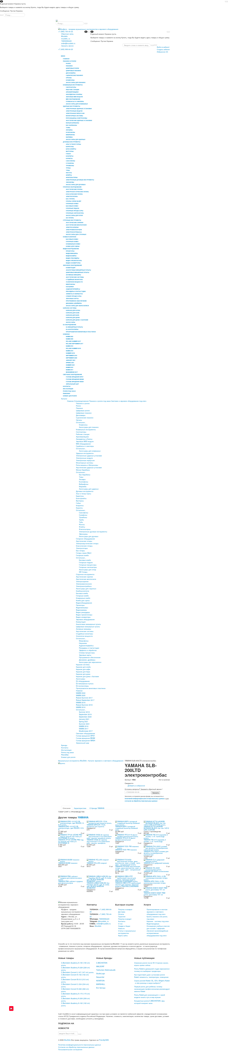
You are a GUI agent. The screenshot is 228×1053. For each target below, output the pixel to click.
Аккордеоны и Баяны (84, 439)
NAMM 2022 (80, 693)
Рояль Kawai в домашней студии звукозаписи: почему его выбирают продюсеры (152, 970)
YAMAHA (83, 817)
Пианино (79, 408)
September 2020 (85, 717)
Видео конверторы (83, 617)
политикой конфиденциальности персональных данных (144, 799)
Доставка (121, 912)
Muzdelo (64, 36)
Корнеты (79, 508)
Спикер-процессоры (87, 652)
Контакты (66, 386)
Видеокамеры (81, 610)
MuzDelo (67, 1040)
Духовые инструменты (84, 491)
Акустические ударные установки (89, 467)
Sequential (100, 977)
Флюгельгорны (84, 529)
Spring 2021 (83, 721)
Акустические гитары (84, 541)
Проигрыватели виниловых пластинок (90, 688)
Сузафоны (83, 515)
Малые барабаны (83, 470)
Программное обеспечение (89, 657)
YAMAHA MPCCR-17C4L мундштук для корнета (96, 826)
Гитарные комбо (82, 555)
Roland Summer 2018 (84, 705)
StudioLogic (100, 973)
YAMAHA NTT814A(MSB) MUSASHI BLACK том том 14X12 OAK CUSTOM (156, 828)
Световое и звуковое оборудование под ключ (128, 401)
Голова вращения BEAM (85, 738)
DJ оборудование (83, 681)
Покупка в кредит (124, 919)
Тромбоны (83, 517)
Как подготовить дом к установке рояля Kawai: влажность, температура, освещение (151, 975)
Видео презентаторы (84, 614)
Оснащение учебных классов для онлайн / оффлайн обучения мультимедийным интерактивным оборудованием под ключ (158, 931)
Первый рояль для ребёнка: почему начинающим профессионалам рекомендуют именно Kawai (152, 988)
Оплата (121, 914)
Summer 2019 (84, 712)
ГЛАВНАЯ (66, 59)
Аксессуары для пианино (89, 427)
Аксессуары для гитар (87, 569)
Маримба (82, 486)
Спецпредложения (81, 401)
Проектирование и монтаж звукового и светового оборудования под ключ (157, 911)
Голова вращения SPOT (85, 736)
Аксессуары (80, 679)
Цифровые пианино (84, 413)
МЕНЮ (62, 56)
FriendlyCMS (104, 1040)
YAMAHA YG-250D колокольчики (156, 871)
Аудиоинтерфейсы (86, 645)
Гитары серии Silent (83, 553)
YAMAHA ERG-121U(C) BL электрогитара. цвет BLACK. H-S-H (71, 828)
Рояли (78, 406)
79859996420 (66, 41)
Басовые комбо (85, 560)
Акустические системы (84, 631)
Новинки (70, 401)
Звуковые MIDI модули (85, 441)
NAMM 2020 (80, 695)
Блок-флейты (81, 498)
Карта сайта (123, 935)
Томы (81, 477)
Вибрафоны (83, 484)
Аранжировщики (82, 436)
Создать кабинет (163, 49)
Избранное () (162, 52)
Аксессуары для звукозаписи (90, 662)
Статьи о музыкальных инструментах (127, 932)
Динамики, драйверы (87, 660)
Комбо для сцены (83, 600)
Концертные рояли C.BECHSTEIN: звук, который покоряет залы (149, 1002)
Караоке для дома (83, 674)
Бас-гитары (80, 550)
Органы (79, 420)
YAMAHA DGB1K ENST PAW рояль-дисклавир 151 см (154, 894)
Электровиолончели (84, 584)
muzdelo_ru (65, 38)
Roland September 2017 (85, 700)
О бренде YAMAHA (97, 808)
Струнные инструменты (85, 574)
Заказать (155, 793)
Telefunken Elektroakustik (105, 970)
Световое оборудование (85, 733)
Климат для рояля (70, 396)
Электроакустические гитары (87, 543)
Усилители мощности (84, 636)
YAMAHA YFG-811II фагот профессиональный (125, 839)
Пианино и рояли (83, 403)
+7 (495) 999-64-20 (65, 49)
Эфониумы (83, 534)
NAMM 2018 (80, 702)
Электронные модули (84, 458)
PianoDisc (66, 393)
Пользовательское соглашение (70, 1049)
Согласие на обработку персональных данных (76, 1047)
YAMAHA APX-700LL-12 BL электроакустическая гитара (155, 882)
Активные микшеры (83, 629)
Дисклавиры (80, 415)
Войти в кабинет (163, 47)
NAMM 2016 (83, 726)
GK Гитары (83, 572)
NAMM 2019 (80, 707)
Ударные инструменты (85, 453)
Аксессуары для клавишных (90, 451)
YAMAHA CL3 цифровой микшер (156, 863)
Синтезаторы (81, 432)
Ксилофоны (83, 482)
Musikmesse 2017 (86, 731)
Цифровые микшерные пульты (88, 626)
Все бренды (100, 988)
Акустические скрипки (84, 576)
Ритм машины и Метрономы (87, 465)
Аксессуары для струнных (86, 588)
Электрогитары (82, 548)
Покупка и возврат (125, 909)
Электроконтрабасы (84, 586)
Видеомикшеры (82, 607)
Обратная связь (67, 34)
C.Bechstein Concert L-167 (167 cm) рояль (77, 972)
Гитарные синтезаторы (88, 567)
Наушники (83, 643)
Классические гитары (84, 546)
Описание (67, 808)
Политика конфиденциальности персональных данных (79, 1045)
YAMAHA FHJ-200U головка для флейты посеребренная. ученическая (156, 853)
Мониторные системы (84, 463)
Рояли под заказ (69, 391)
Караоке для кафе (83, 669)
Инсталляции (68, 389)
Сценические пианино (84, 417)
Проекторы (80, 605)
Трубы (81, 519)
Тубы (81, 522)
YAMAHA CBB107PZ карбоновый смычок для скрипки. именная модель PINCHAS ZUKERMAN (128, 884)
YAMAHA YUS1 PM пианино (126, 849)
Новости (121, 928)
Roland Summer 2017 (84, 698)
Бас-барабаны (84, 474)
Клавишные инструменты (86, 429)
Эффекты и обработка (88, 650)
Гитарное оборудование (85, 538)
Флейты (82, 527)
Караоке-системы (83, 664)
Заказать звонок (67, 46)
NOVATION (100, 980)
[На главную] (57, 20)
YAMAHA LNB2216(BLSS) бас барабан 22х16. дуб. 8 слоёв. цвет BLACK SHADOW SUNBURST (98, 885)
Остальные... (81, 422)
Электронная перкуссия (85, 460)
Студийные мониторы (84, 633)
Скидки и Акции (124, 926)
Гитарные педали (86, 562)
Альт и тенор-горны (83, 493)
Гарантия (121, 916)
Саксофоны (83, 512)
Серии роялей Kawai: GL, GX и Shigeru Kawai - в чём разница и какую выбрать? (152, 981)
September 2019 (85, 714)
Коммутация (81, 622)
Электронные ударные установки (89, 455)
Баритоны (80, 496)
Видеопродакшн (153, 923)
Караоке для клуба (83, 667)
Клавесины (83, 425)
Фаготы (82, 524)
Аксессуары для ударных (89, 489)
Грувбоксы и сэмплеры (85, 446)
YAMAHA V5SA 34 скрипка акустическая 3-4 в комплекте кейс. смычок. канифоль (98, 841)
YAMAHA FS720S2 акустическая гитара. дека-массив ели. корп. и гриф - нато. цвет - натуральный (128, 868)
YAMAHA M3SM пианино (67, 863)
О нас (120, 923)
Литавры (82, 479)
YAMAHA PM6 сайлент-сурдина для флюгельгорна (70, 882)
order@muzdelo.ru (68, 43)
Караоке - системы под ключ (158, 921)
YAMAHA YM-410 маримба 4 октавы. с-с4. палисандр (155, 841)
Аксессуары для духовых (88, 536)
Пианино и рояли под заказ (100, 401)
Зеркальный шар (82, 743)
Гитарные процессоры (87, 565)
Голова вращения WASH (85, 740)
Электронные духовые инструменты (93, 531)
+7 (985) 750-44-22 (65, 31)
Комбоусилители (82, 591)
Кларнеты (80, 505)
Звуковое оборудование (85, 619)
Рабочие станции (82, 434)
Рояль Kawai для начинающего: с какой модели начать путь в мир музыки (149, 996)
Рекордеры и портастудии (89, 648)
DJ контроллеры (82, 686)
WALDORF (100, 966)
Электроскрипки (82, 581)
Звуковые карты (85, 655)
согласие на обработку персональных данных (141, 801)
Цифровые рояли (83, 410)
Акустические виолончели (86, 579)
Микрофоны (83, 641)
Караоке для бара (83, 671)
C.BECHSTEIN (101, 963)
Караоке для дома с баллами (87, 676)
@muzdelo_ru (103, 921)
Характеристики (80, 808)
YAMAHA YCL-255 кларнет (97, 863)
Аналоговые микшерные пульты (88, 624)
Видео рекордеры (83, 612)
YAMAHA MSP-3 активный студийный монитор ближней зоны (126, 828)
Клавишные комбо (83, 598)
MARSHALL (100, 984)
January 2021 (84, 719)
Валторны (80, 500)
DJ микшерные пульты (84, 683)
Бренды (64, 745)
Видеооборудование (84, 603)
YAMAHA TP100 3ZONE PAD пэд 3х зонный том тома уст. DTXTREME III (70, 841)
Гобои (78, 503)
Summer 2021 (84, 724)
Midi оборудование (83, 444)
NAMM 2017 (83, 728)
